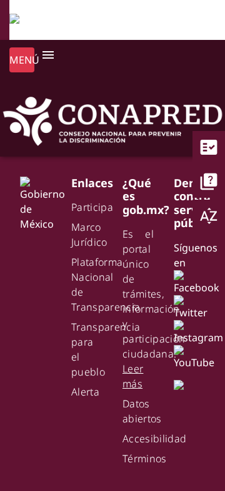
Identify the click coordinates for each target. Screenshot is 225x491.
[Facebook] (199, 281)
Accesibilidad (154, 438)
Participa (92, 207)
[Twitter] (193, 306)
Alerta (85, 392)
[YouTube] (196, 356)
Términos (144, 458)
